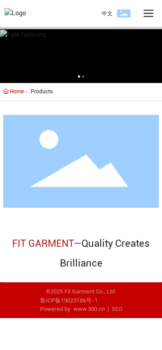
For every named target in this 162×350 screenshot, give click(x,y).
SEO (117, 309)
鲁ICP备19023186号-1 (69, 300)
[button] (79, 76)
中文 (107, 13)
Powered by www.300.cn (72, 309)
